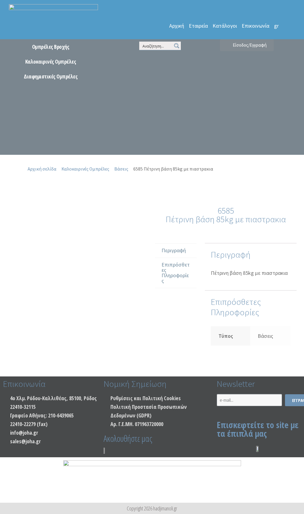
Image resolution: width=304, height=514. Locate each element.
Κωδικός (246, 69)
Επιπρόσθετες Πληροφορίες (176, 272)
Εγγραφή (273, 123)
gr (276, 25)
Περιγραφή (174, 250)
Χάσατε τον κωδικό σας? (235, 123)
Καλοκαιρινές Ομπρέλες (50, 61)
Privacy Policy (226, 139)
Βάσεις (121, 169)
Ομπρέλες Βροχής (50, 46)
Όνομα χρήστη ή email (246, 44)
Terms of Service (256, 139)
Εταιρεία (198, 25)
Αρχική (176, 25)
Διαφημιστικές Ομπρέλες (50, 76)
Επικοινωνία (255, 25)
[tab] (176, 251)
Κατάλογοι (225, 25)
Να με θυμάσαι (249, 94)
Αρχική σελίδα (42, 169)
